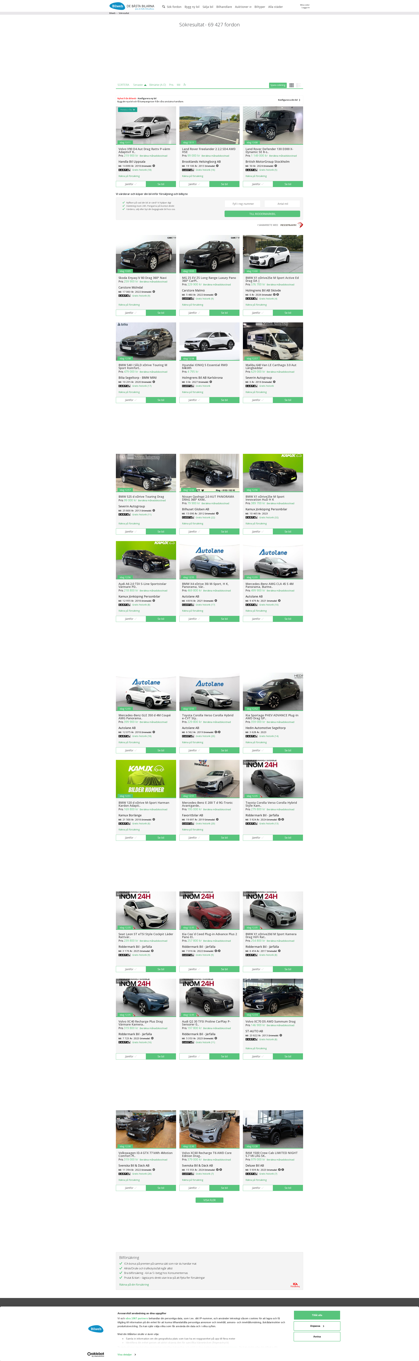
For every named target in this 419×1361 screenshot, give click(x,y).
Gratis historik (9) (141, 295)
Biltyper (260, 7)
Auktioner (242, 7)
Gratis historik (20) (205, 736)
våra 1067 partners (137, 1318)
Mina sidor (305, 5)
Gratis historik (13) (269, 823)
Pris (171, 85)
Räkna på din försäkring (134, 1284)
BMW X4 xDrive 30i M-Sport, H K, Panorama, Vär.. (205, 585)
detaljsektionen (228, 1347)
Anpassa (315, 1326)
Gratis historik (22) (205, 517)
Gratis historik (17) (142, 385)
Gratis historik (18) (142, 169)
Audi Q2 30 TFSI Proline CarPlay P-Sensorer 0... (206, 1022)
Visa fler (209, 1200)
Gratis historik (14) (269, 736)
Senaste (138, 85)
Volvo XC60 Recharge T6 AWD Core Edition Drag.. (207, 1154)
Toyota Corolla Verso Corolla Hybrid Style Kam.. (271, 804)
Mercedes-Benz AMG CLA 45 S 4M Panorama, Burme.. (270, 585)
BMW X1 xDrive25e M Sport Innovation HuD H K (265, 498)
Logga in (306, 7)
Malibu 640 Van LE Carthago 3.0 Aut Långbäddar (271, 366)
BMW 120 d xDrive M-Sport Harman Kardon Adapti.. (143, 804)
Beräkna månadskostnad (153, 155)
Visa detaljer (125, 1354)
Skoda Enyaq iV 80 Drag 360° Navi (142, 278)
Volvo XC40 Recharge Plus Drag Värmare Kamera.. (140, 1022)
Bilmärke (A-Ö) (157, 85)
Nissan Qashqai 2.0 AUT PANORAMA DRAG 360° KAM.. (208, 498)
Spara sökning (277, 85)
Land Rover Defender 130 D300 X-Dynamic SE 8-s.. (269, 150)
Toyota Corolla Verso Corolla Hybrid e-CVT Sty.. (207, 716)
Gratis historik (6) (141, 823)
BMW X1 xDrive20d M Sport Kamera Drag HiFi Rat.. (271, 935)
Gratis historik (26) (142, 1173)
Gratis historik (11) (142, 514)
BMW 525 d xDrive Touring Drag (141, 497)
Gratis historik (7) (205, 1173)
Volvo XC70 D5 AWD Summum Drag (271, 1021)
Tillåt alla (317, 1315)
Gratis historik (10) (269, 604)
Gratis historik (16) (205, 169)
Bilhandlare (224, 7)
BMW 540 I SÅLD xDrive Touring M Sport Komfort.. (142, 366)
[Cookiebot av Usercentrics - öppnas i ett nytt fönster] (96, 1354)
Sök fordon (174, 7)
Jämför (129, 184)
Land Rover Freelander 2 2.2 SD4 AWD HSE (209, 150)
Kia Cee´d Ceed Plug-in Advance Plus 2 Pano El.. (209, 935)
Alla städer (275, 7)
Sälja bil (208, 7)
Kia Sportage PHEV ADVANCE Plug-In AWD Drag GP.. (272, 716)
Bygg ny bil (192, 7)
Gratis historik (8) (141, 604)
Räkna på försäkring (129, 176)
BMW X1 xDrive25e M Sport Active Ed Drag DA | (272, 279)
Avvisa (317, 1336)
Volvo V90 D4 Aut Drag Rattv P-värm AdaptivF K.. (144, 150)
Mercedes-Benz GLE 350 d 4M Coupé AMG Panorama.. (144, 716)
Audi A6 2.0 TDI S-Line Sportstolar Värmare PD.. (142, 585)
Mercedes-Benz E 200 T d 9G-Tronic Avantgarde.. (207, 804)
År (184, 85)
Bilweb (112, 13)
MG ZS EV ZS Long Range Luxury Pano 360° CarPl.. (209, 279)
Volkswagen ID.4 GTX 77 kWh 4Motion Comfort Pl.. (145, 1154)
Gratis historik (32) (269, 517)
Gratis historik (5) (268, 169)
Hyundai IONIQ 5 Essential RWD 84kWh (205, 366)
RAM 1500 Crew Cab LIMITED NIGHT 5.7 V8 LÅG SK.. (272, 1154)
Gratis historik (203, 385)
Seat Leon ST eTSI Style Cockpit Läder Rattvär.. (145, 935)
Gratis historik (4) (268, 298)
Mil (178, 85)
